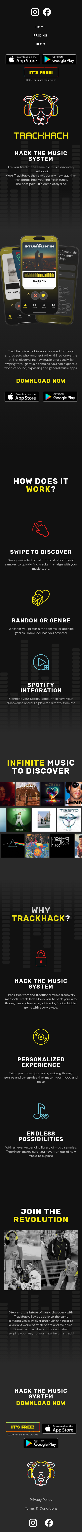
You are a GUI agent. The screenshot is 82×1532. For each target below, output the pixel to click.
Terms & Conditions (41, 1508)
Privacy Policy (41, 1499)
